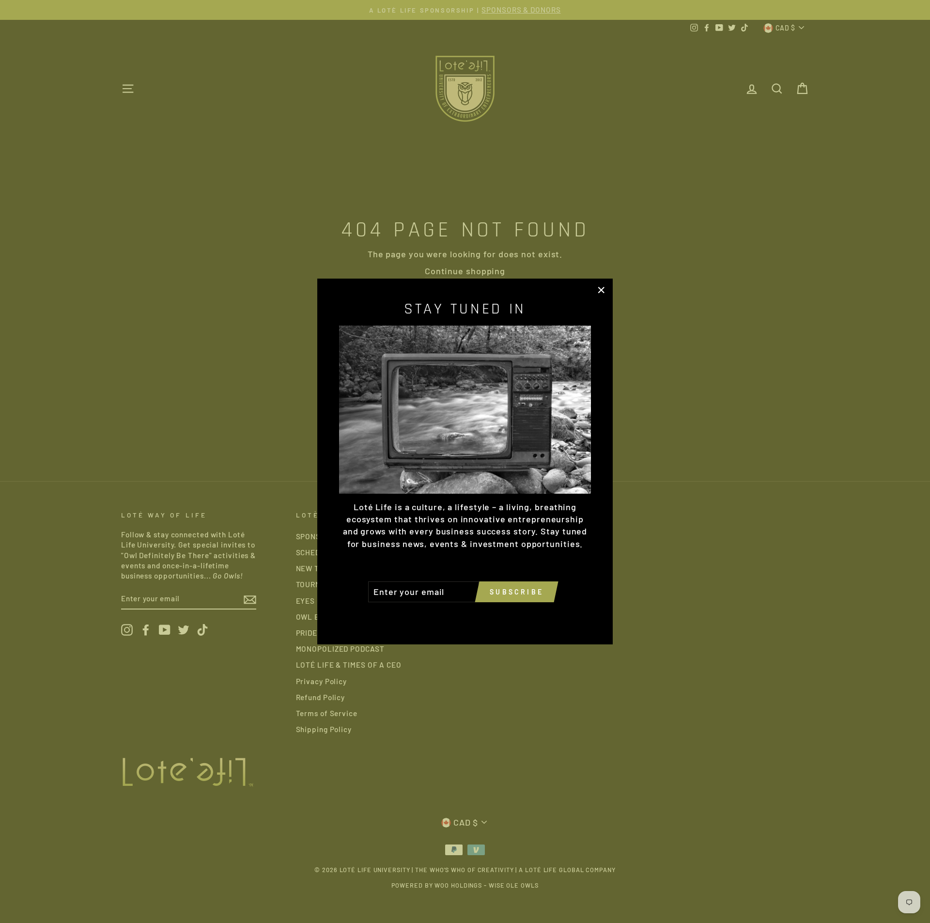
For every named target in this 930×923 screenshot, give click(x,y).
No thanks (465, 615)
